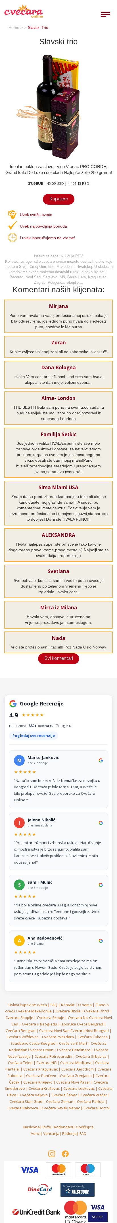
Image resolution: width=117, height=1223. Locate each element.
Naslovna (31, 1126)
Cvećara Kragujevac (40, 1069)
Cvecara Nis (78, 1017)
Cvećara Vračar (94, 1094)
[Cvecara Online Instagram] (51, 1153)
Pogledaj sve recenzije (33, 735)
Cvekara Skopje (50, 1017)
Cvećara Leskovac (79, 1088)
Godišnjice (85, 1126)
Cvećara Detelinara (73, 1049)
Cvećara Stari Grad (26, 1101)
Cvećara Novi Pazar (73, 1082)
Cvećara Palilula (91, 1101)
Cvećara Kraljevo (38, 1082)
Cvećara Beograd (20, 1030)
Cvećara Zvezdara (58, 1036)
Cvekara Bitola (67, 1011)
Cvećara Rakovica (22, 1107)
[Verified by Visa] (59, 1169)
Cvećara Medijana (75, 1062)
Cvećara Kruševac (44, 1088)
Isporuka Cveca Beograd (82, 1024)
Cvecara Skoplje (19, 1017)
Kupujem (58, 199)
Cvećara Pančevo (41, 1075)
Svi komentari (59, 658)
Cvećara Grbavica (91, 1056)
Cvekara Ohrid (96, 1011)
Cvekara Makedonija (34, 1011)
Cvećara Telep (20, 1062)
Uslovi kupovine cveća (28, 1004)
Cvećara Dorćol (96, 1107)
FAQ (54, 1004)
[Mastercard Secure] (29, 1169)
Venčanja (51, 1133)
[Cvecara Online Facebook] (65, 1153)
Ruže (47, 1126)
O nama (85, 1004)
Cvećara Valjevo (34, 1094)
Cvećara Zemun (59, 1101)
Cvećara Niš (46, 1062)
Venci (35, 1133)
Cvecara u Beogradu (39, 1024)
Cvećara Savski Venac (61, 1107)
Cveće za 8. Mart (73, 1043)
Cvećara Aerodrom (77, 1069)
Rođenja (69, 1133)
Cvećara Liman (40, 1049)
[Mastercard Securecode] (76, 1211)
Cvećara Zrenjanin (76, 1075)
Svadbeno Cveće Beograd (33, 1043)
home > (16, 27)
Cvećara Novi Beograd (89, 1030)
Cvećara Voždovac (22, 1036)
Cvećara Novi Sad (54, 1030)
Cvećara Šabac (64, 1094)
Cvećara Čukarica (93, 1036)
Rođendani (63, 1126)
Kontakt (67, 1004)
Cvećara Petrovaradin (53, 1056)
